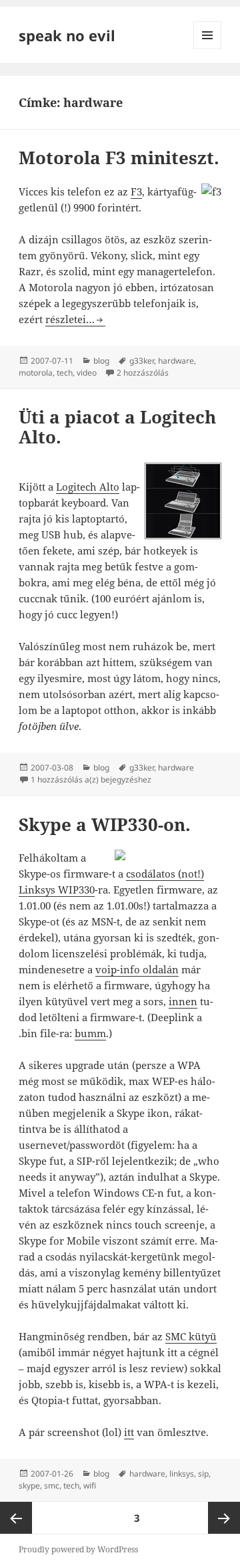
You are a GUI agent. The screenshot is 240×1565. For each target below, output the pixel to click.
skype (29, 1485)
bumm (90, 1033)
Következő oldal (224, 1518)
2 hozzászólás (143, 372)
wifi (89, 1485)
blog (101, 360)
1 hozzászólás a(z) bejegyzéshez (91, 779)
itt (129, 1432)
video (87, 372)
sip (203, 1473)
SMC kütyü (191, 1336)
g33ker (141, 360)
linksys (181, 1473)
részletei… (75, 319)
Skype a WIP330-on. (105, 824)
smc (51, 1485)
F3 (136, 191)
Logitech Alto (87, 486)
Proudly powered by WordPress (78, 1549)
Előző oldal (16, 1518)
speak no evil (67, 35)
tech (65, 372)
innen (183, 1001)
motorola (36, 372)
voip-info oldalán (137, 969)
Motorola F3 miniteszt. (119, 158)
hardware (176, 360)
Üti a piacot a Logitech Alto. (117, 427)
